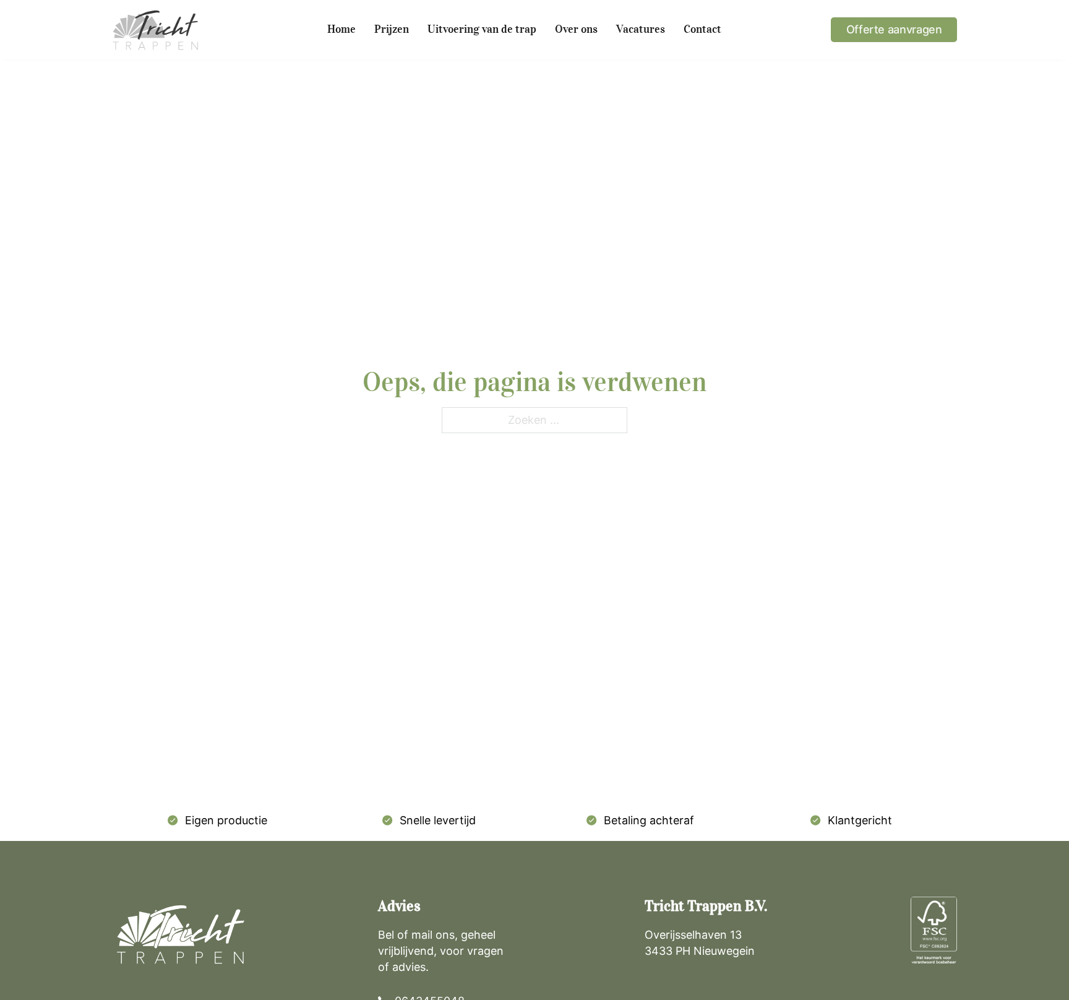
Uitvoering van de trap (481, 29)
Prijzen (391, 29)
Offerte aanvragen (894, 29)
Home (341, 29)
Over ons (576, 29)
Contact (702, 29)
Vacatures (640, 29)
